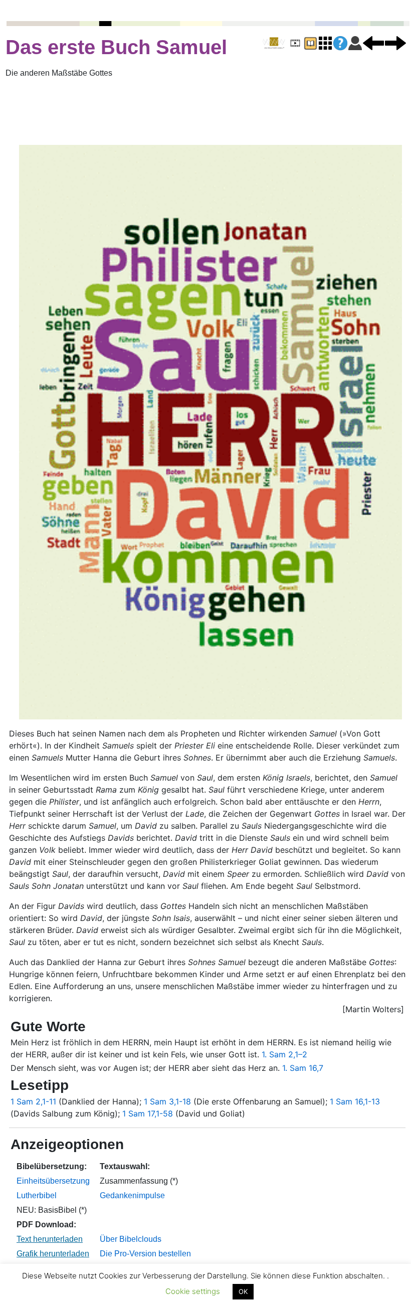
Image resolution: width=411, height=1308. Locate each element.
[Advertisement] (205, 112)
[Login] (355, 43)
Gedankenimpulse (132, 1195)
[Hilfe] (340, 43)
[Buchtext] (310, 43)
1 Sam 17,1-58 (147, 1113)
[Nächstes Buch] (395, 43)
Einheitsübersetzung (53, 1181)
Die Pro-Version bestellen (145, 1253)
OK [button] (243, 1291)
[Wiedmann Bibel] (274, 43)
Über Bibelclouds (130, 1239)
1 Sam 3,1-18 (167, 1101)
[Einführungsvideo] (295, 43)
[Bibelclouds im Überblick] (325, 43)
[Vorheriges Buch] (373, 43)
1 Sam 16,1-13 (355, 1101)
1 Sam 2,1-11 (33, 1101)
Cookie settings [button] (192, 1291)
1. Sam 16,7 (302, 1068)
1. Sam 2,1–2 (284, 1054)
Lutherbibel (37, 1195)
